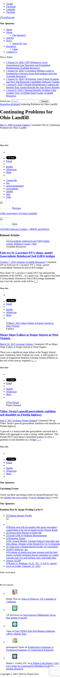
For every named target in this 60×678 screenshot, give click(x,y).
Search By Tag (19, 43)
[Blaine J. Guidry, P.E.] (14, 658)
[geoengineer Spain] (14, 642)
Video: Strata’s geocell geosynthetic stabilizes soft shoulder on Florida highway (28, 413)
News (9, 40)
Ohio (8, 197)
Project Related (29, 420)
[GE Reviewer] (14, 609)
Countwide (11, 180)
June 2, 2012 (6, 420)
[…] (36, 281)
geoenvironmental (15, 186)
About (9, 32)
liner (8, 194)
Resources (11, 46)
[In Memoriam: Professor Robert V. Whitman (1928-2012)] (33, 566)
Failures (26, 125)
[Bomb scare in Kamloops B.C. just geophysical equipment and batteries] (26, 535)
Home (9, 29)
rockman (17, 125)
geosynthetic (12, 188)
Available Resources (35, 262)
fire (7, 183)
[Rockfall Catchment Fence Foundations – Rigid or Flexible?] (33, 560)
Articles (10, 38)
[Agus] (14, 626)
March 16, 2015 (8, 344)
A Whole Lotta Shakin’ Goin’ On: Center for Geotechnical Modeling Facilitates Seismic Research (32, 666)
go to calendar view (40, 497)
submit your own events (15, 497)
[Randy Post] (14, 593)
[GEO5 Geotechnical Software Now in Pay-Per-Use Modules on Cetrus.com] (17, 549)
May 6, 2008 (6, 125)
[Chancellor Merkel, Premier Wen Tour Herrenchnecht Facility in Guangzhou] (33, 546)
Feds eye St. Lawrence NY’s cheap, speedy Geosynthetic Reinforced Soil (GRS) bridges (27, 254)
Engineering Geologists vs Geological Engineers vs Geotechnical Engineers (30, 648)
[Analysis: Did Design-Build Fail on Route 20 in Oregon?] (33, 532)
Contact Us (11, 52)
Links (15, 49)
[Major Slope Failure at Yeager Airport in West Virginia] (30, 326)
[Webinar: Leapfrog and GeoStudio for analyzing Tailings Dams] (19, 515)
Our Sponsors (19, 35)
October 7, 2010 (8, 262)
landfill (9, 191)
